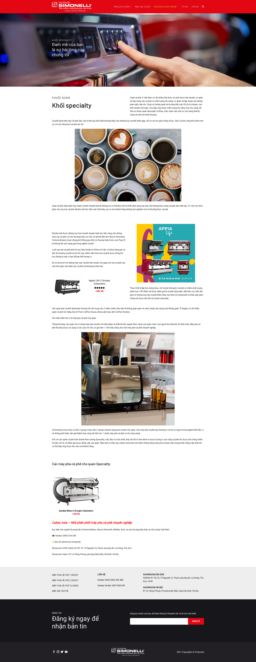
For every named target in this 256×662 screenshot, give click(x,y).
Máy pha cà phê (122, 6)
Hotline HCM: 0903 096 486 (110, 580)
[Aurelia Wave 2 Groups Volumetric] (76, 490)
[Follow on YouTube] (66, 652)
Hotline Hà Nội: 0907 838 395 (111, 585)
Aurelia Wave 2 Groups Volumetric (76, 510)
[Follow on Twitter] (62, 652)
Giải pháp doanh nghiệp (165, 6)
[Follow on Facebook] (54, 652)
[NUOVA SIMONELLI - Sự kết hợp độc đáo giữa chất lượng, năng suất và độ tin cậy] (72, 6)
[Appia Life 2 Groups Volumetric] (68, 286)
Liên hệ (195, 6)
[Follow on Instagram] (58, 652)
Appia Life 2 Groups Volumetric (99, 282)
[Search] (203, 6)
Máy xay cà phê (142, 6)
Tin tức (185, 6)
